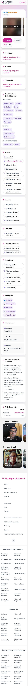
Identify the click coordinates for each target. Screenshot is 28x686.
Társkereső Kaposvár (4, 594)
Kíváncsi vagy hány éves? (14, 161)
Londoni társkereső (17, 634)
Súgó (5, 507)
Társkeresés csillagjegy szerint (13, 650)
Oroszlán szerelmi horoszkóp (6, 666)
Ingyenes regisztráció (10, 492)
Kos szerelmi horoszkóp (5, 656)
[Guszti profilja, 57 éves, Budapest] (12, 432)
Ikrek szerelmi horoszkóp (5, 661)
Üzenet (7, 40)
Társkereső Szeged (20, 559)
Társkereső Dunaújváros (4, 600)
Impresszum (7, 503)
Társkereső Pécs (6, 563)
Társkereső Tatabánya (17, 594)
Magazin (6, 511)
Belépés (23, 2)
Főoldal (6, 484)
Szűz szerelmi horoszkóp (18, 666)
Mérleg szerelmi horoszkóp (5, 672)
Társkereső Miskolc (6, 559)
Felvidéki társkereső (17, 624)
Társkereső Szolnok (20, 573)
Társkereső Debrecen (17, 554)
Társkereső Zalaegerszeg (5, 589)
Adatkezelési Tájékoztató (11, 522)
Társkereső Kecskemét (17, 568)
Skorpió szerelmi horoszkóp (19, 672)
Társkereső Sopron (19, 589)
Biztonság (7, 526)
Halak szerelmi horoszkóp (18, 682)
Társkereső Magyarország (18, 600)
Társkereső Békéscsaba (18, 578)
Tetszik (17, 40)
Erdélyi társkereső (19, 618)
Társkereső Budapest (4, 554)
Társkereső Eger (19, 584)
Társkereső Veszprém (4, 584)
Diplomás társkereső (4, 618)
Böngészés (7, 488)
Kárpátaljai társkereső (4, 629)
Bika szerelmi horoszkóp (18, 656)
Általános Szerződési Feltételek (13, 518)
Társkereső (17, 614)
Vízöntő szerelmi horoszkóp (6, 682)
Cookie (6, 530)
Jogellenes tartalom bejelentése (13, 534)
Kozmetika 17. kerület (18, 640)
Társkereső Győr (19, 563)
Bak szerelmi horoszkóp (18, 677)
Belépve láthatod (19, 412)
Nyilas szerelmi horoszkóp (5, 677)
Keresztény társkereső (4, 624)
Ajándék (7, 45)
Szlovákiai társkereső (4, 634)
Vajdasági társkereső (17, 629)
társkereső (4, 614)
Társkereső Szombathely (5, 578)
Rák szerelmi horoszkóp (18, 661)
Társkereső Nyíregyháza (4, 568)
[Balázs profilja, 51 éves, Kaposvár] (12, 458)
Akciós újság (5, 640)
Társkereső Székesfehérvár (5, 573)
